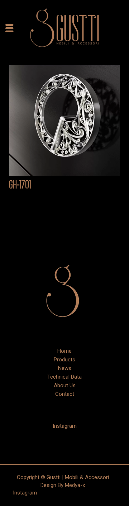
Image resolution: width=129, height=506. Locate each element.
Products (64, 359)
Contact (64, 394)
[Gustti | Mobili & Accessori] (64, 27)
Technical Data (64, 377)
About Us (65, 385)
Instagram (65, 426)
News (64, 368)
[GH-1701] (64, 120)
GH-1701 (20, 185)
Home (64, 351)
